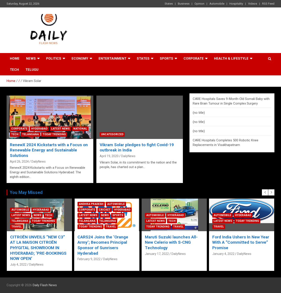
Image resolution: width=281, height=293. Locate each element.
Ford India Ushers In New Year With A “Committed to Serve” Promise (240, 242)
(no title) (199, 113)
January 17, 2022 (157, 254)
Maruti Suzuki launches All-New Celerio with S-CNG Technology (171, 242)
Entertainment (112, 58)
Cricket (104, 209)
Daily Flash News (45, 285)
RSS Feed (268, 3)
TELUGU (31, 70)
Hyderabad (39, 128)
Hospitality (236, 3)
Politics (53, 58)
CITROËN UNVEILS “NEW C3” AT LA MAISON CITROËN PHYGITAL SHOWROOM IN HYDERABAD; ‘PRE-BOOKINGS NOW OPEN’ (38, 247)
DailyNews (38, 161)
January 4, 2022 (223, 254)
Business (183, 3)
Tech (14, 70)
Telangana (30, 134)
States (169, 3)
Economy (80, 58)
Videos (252, 3)
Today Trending (54, 134)
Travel (16, 226)
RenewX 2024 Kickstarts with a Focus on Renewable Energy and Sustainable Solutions (49, 150)
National (80, 128)
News (31, 58)
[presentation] (265, 192)
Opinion (199, 3)
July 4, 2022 (18, 264)
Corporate (194, 58)
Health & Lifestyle (231, 58)
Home (15, 58)
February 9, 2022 (89, 259)
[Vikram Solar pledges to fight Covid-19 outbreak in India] (139, 117)
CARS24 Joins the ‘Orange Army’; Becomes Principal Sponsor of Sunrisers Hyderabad (102, 245)
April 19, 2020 (109, 156)
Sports (166, 58)
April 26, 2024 (19, 161)
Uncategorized (112, 134)
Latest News (60, 128)
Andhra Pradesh (91, 204)
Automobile (216, 3)
